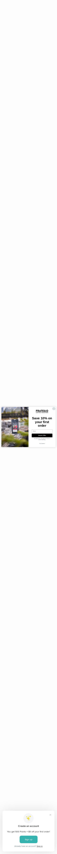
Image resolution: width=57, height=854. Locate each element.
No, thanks (42, 443)
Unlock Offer (42, 435)
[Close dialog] (54, 408)
